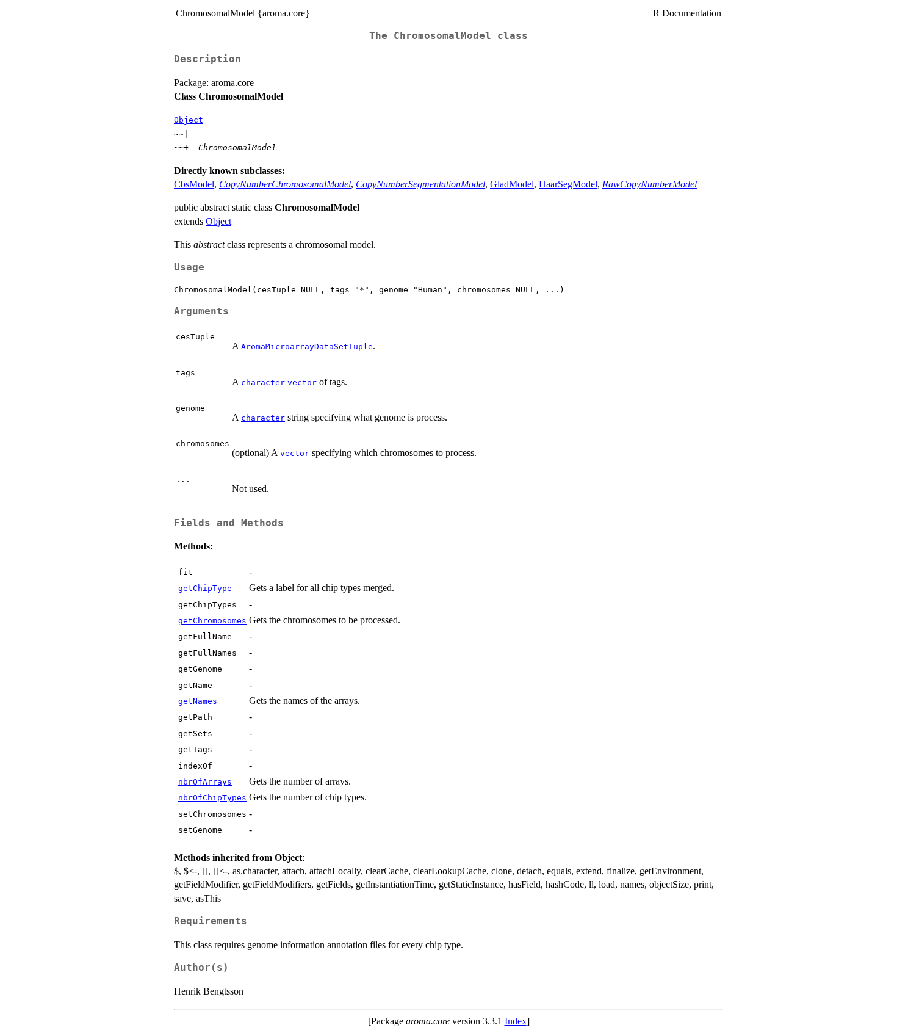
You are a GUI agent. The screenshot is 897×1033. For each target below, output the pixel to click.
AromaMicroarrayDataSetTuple (307, 346)
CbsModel (194, 184)
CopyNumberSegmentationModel (420, 184)
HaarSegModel (568, 184)
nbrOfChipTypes (212, 797)
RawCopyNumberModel (649, 184)
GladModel (512, 184)
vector (302, 382)
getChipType (205, 588)
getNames (197, 701)
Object (188, 120)
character (263, 382)
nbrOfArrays (205, 781)
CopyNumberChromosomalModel (285, 184)
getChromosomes (212, 620)
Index (516, 1021)
